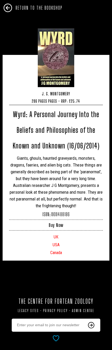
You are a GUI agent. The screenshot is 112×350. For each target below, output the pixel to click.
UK (56, 236)
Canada (56, 252)
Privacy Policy (55, 310)
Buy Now (56, 225)
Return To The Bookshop (39, 8)
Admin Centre (83, 310)
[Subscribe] (91, 325)
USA (56, 244)
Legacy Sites (28, 310)
